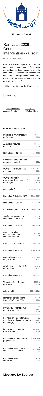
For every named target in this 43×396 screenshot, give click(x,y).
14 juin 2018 (35, 243)
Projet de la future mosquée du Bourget (15, 136)
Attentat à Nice (9, 291)
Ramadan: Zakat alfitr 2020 (15, 196)
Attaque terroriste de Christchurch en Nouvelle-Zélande (11, 234)
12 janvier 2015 (37, 320)
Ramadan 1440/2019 (12, 225)
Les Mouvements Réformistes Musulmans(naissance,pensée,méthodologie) (17, 320)
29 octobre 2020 (37, 180)
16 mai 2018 (35, 250)
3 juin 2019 (36, 209)
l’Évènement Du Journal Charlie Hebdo (13, 330)
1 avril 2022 (36, 153)
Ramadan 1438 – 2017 (13, 275)
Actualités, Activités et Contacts (11, 145)
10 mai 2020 (35, 196)
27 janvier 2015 (37, 309)
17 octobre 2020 (34, 189)
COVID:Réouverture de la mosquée (14, 170)
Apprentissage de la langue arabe (12, 258)
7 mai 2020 (36, 203)
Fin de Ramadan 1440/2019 (15, 210)
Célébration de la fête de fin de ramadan (15, 267)
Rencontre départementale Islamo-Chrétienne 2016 (15, 299)
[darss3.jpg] (32, 86)
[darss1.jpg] (10, 86)
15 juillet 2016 (35, 291)
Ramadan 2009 (10, 95)
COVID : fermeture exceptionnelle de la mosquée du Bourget (16, 180)
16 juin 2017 (35, 275)
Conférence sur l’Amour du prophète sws (15, 339)
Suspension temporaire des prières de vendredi (15, 161)
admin (11, 58)
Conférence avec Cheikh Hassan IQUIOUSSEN (14, 349)
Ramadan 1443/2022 (12, 153)
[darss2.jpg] (21, 86)
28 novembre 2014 (36, 349)
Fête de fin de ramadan (13, 243)
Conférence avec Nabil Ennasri (10, 359)
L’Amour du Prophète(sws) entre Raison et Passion (14, 309)
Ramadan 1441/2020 (12, 203)
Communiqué (9, 189)
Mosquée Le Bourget (21, 34)
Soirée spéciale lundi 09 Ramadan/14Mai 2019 (13, 217)
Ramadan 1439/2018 (12, 250)
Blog (19, 58)
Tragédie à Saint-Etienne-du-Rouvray (14, 283)
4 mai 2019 (36, 225)
